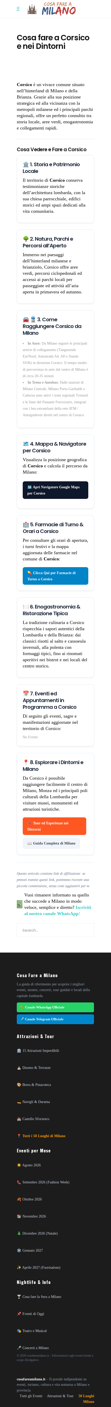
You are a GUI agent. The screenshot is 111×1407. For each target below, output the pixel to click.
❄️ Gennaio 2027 (30, 1250)
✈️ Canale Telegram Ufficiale (42, 1019)
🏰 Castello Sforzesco (33, 1119)
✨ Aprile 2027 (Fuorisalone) (38, 1267)
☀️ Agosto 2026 (29, 1165)
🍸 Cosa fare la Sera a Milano (39, 1297)
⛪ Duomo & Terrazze (34, 1068)
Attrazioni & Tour (60, 1396)
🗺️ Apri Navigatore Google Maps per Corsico (53, 490)
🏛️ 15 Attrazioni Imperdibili (38, 1050)
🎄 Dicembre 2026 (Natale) (37, 1233)
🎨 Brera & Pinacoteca (34, 1085)
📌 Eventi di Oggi (30, 1314)
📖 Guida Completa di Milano (51, 843)
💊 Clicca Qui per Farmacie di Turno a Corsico (51, 576)
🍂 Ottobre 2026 (29, 1199)
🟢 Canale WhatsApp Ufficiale (42, 1007)
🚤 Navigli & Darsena (33, 1102)
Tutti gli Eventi (31, 1396)
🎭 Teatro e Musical (32, 1331)
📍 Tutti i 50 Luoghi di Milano (41, 1136)
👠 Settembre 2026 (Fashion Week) (43, 1182)
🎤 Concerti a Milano (33, 1348)
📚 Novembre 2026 (31, 1216)
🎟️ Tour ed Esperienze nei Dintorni (47, 826)
